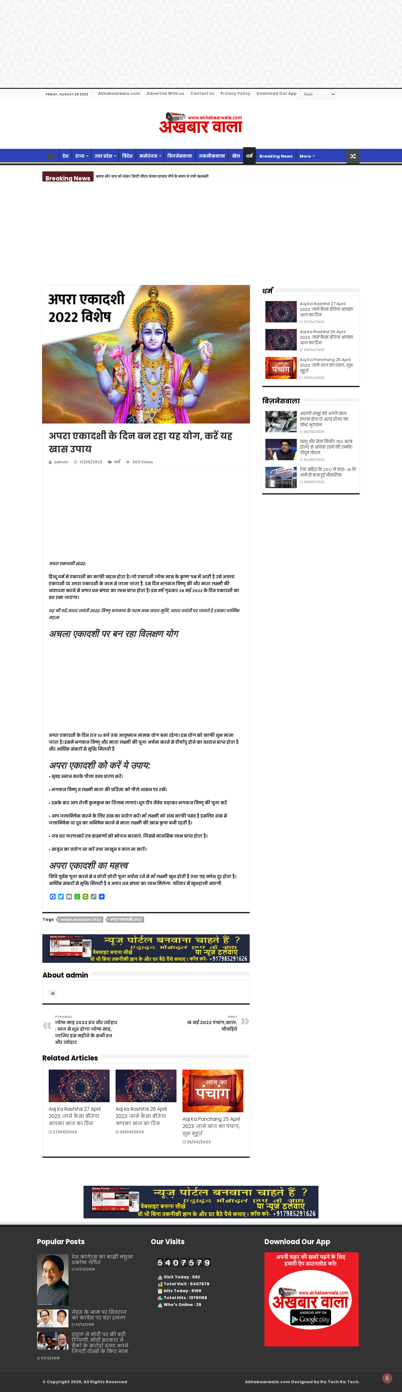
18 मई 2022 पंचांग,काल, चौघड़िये (212, 1023)
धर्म (249, 156)
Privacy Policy (235, 93)
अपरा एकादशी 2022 (126, 919)
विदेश (127, 156)
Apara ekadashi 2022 (80, 919)
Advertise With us (165, 93)
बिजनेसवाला (179, 156)
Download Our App (277, 93)
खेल (236, 156)
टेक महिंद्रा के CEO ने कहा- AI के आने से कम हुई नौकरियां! (328, 472)
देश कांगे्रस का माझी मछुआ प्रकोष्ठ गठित (102, 1260)
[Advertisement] (201, 239)
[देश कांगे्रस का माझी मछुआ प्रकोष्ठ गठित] (52, 1279)
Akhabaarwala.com (119, 93)
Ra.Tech (349, 1382)
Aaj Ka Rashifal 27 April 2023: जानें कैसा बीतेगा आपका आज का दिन (74, 1116)
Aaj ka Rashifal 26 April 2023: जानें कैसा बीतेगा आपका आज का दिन (141, 1116)
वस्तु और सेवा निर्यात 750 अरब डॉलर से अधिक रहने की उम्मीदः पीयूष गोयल (326, 447)
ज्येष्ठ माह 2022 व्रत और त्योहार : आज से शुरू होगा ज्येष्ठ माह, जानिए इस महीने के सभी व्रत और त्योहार (86, 1029)
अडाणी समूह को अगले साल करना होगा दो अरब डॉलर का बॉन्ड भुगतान (324, 419)
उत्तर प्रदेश (103, 156)
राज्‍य (79, 156)
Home (50, 155)
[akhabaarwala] (201, 122)
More (305, 156)
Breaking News (276, 156)
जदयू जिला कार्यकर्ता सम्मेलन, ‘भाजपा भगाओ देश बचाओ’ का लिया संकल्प (148, 176)
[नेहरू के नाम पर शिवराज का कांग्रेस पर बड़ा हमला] (52, 1318)
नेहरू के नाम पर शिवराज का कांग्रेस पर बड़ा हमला (99, 1315)
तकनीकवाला (212, 156)
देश (65, 156)
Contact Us (202, 93)
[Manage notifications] (387, 1378)
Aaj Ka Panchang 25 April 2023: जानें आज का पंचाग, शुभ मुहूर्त (211, 1126)
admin (61, 462)
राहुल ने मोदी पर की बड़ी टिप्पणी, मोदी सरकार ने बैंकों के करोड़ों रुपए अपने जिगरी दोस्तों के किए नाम (100, 1343)
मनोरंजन (148, 156)
